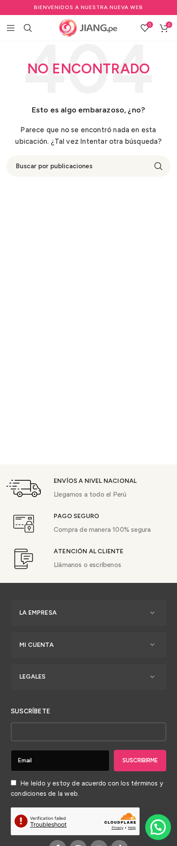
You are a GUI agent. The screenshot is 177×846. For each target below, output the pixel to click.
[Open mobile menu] (10, 27)
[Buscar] (28, 27)
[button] (158, 827)
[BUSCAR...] (158, 166)
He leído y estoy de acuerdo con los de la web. (87, 788)
